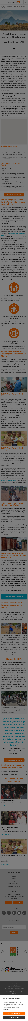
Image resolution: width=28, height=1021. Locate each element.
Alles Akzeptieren (14, 1013)
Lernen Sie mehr (6, 1009)
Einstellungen (14, 1017)
